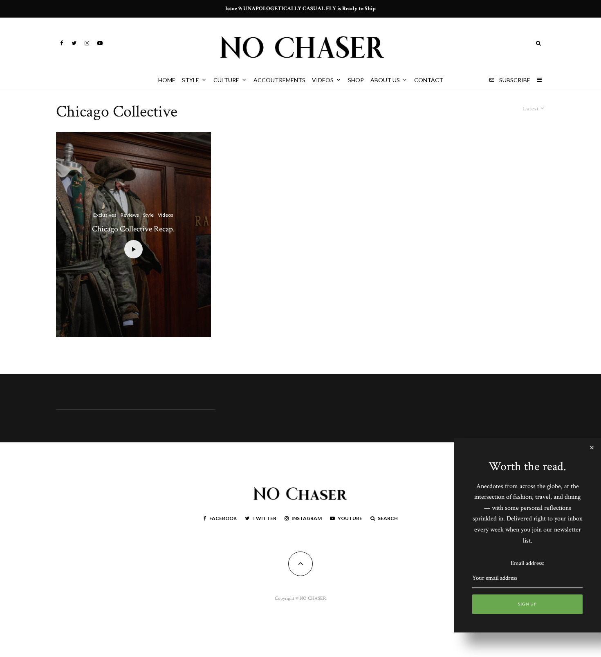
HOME (166, 79)
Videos (323, 79)
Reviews (130, 215)
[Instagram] (87, 43)
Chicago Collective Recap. (133, 229)
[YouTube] (100, 43)
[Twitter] (74, 43)
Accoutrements (279, 79)
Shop (356, 79)
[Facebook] (61, 43)
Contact (428, 79)
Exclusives (105, 215)
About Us (385, 79)
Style (190, 79)
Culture (226, 79)
